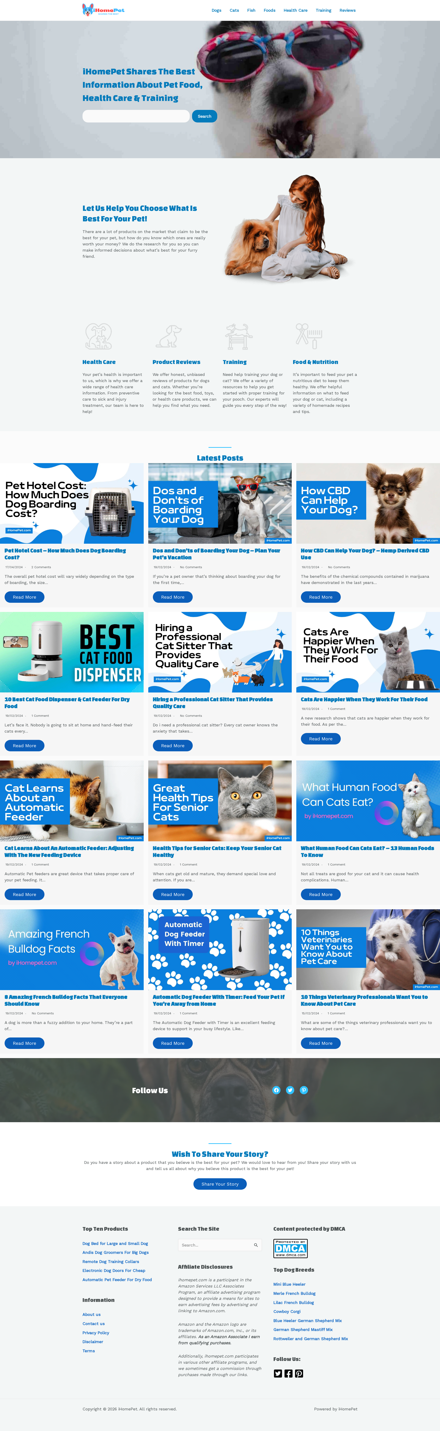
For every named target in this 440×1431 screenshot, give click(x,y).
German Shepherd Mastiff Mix (303, 1329)
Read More (24, 597)
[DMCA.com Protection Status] (290, 1248)
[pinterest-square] (299, 1374)
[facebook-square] (288, 1374)
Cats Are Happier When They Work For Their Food (364, 699)
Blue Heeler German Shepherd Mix (307, 1320)
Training (323, 10)
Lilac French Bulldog (293, 1302)
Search (205, 116)
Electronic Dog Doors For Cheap (113, 1270)
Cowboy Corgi (286, 1311)
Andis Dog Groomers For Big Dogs (115, 1252)
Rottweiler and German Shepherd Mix (310, 1338)
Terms (88, 1350)
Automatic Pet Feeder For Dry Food (117, 1279)
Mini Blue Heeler (289, 1284)
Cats (234, 10)
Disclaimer (92, 1341)
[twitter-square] (278, 1374)
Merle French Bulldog (294, 1293)
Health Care (296, 10)
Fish (251, 10)
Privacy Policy (95, 1332)
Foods (269, 10)
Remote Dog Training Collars (110, 1261)
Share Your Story (220, 1184)
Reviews (348, 10)
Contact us (93, 1323)
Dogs (216, 10)
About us (91, 1314)
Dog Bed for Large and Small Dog (115, 1243)
